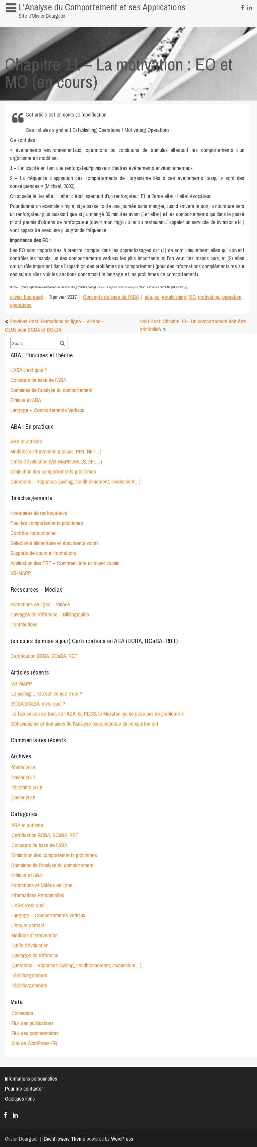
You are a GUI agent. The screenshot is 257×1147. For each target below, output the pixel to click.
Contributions (23, 624)
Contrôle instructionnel (33, 533)
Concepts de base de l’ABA (38, 380)
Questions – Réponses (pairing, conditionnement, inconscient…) (75, 481)
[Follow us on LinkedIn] (249, 6)
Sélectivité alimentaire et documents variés (54, 543)
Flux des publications (32, 1023)
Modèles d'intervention (34, 935)
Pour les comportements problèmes (46, 523)
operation (231, 297)
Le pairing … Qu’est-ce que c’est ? (46, 693)
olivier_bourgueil (26, 297)
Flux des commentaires (35, 1033)
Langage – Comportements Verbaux (47, 410)
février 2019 (23, 767)
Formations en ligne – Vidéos (40, 604)
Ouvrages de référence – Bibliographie (49, 614)
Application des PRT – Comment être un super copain (64, 563)
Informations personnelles (35, 21)
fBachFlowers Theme (63, 1138)
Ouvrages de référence (35, 955)
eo (157, 297)
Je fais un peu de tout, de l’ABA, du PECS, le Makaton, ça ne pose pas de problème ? (97, 713)
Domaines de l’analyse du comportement (51, 390)
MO (192, 297)
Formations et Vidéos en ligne (42, 885)
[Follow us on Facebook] (242, 6)
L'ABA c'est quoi (28, 905)
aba (148, 297)
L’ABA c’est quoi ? (28, 370)
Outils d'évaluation (30, 945)
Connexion (22, 1013)
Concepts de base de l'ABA (111, 297)
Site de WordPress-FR (34, 1043)
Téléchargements (29, 975)
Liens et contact (28, 925)
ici (186, 287)
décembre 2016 (26, 787)
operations (20, 305)
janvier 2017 (23, 777)
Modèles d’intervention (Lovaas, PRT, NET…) (55, 451)
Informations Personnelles (37, 895)
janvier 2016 (23, 797)
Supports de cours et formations (43, 553)
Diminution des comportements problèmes (53, 471)
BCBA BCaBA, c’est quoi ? (38, 703)
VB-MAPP (20, 573)
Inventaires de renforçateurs (38, 513)
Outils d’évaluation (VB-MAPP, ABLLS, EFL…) (56, 461)
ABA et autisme (26, 441)
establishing (174, 297)
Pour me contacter (24, 1088)
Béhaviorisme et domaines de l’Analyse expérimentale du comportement (84, 723)
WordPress (122, 1138)
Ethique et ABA (25, 400)
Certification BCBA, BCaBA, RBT (44, 655)
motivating (209, 297)
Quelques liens (20, 1098)
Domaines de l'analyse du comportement (52, 865)
